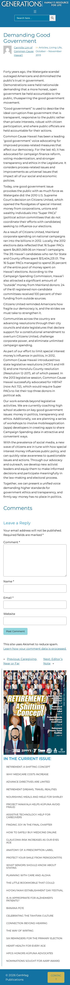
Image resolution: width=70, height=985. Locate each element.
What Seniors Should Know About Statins (31, 866)
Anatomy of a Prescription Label (29, 850)
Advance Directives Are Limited (28, 782)
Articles (43, 47)
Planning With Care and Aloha (28, 875)
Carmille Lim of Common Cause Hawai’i (24, 51)
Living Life (55, 47)
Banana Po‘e (15, 908)
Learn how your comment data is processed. (34, 648)
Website (9, 614)
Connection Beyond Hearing (26, 923)
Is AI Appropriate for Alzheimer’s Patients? (29, 899)
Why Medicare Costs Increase (27, 774)
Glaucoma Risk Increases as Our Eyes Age (32, 841)
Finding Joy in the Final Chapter (29, 825)
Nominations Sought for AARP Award (33, 961)
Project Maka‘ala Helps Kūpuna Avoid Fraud (33, 805)
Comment (11, 542)
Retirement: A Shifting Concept (28, 767)
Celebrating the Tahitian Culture (29, 916)
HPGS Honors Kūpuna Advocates (29, 953)
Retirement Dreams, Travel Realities (31, 789)
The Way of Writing (19, 930)
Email (8, 597)
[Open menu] (35, 12)
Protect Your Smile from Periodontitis (34, 857)
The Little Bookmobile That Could (30, 883)
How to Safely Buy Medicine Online (31, 832)
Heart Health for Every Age (26, 946)
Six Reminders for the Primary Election (34, 938)
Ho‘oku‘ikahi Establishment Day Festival (34, 890)
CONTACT (56, 977)
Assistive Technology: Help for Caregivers (28, 816)
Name (8, 581)
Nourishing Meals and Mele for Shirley (34, 797)
